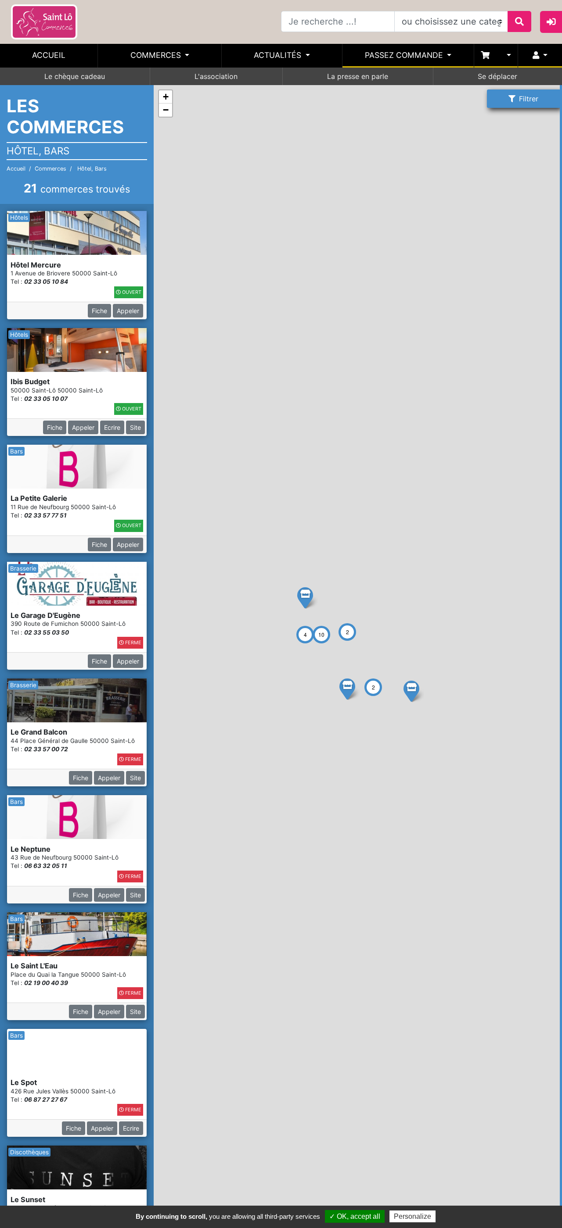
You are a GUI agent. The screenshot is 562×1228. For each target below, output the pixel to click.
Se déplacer (497, 76)
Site (135, 427)
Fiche (99, 310)
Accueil (48, 55)
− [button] (166, 109)
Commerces (156, 55)
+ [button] (166, 96)
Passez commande (405, 55)
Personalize (412, 1216)
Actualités (278, 55)
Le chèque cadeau (74, 76)
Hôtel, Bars (91, 168)
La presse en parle (357, 76)
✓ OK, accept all (354, 1216)
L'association (216, 76)
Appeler (128, 310)
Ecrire (112, 427)
